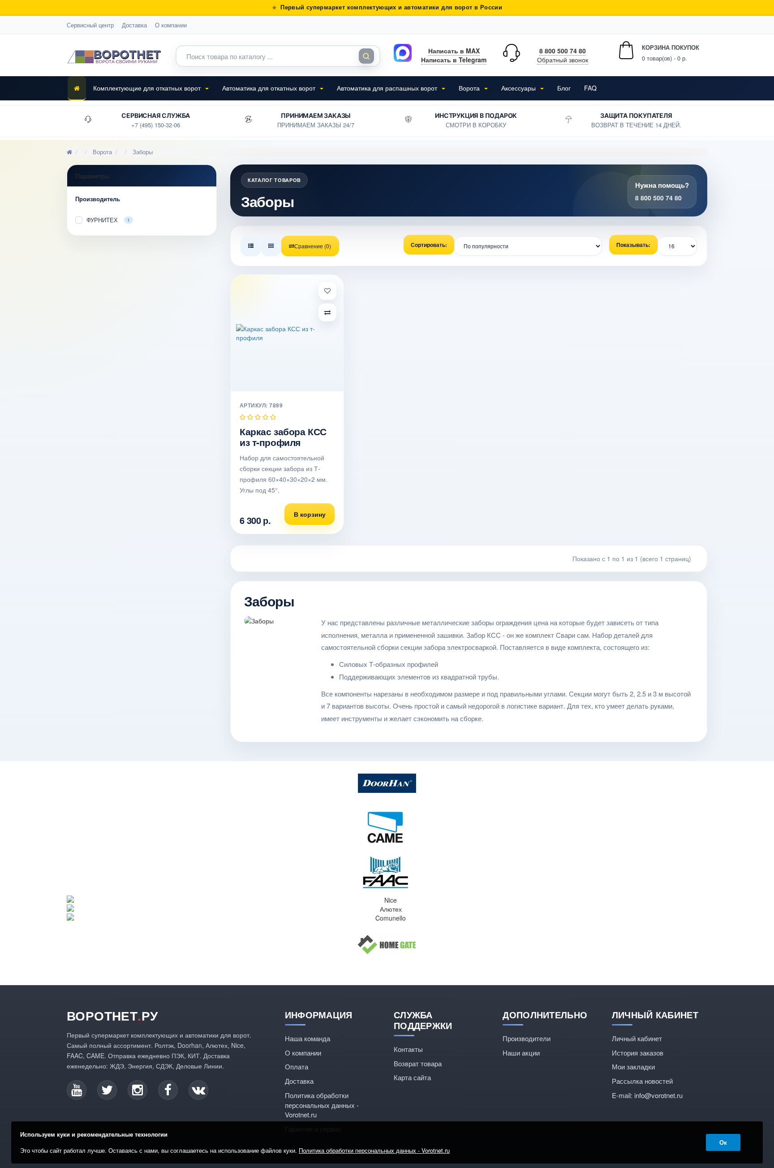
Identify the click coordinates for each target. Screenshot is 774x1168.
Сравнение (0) (312, 246)
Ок (723, 1142)
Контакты (408, 1049)
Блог (564, 87)
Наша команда (307, 1038)
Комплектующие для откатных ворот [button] (147, 87)
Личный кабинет (637, 1038)
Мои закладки (633, 1066)
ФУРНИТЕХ (108, 219)
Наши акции (521, 1052)
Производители (526, 1038)
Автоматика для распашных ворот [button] (388, 87)
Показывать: (633, 245)
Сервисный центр (90, 25)
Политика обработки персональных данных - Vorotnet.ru (322, 1105)
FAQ (590, 87)
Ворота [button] (470, 87)
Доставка (134, 25)
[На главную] (77, 88)
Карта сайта (412, 1077)
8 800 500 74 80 (562, 50)
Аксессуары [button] (519, 87)
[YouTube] (76, 1090)
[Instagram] (137, 1090)
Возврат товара (418, 1063)
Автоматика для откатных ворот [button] (269, 87)
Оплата (296, 1066)
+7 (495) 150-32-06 (155, 125)
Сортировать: (429, 245)
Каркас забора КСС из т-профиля (283, 436)
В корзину (310, 514)
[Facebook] (168, 1090)
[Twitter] (107, 1090)
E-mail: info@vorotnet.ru (647, 1095)
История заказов (637, 1052)
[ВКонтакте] (198, 1090)
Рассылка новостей (642, 1081)
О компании (171, 25)
